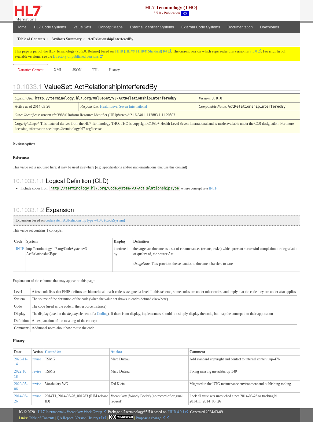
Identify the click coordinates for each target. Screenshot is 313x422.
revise (36, 359)
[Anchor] (162, 86)
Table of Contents (41, 418)
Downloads (269, 26)
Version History (87, 418)
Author (116, 352)
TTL (95, 70)
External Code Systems (200, 26)
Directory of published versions (76, 56)
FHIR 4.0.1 (176, 412)
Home (22, 26)
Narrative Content (30, 70)
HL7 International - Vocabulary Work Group (70, 412)
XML (58, 70)
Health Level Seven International (123, 106)
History (114, 70)
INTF (213, 188)
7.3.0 (253, 51)
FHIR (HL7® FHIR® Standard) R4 (141, 51)
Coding (102, 314)
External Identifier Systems (152, 26)
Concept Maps (110, 26)
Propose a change (149, 418)
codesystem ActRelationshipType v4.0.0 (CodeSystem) (85, 220)
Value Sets (82, 26)
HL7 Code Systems (50, 26)
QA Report (65, 418)
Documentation (240, 26)
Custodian (53, 352)
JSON (77, 70)
